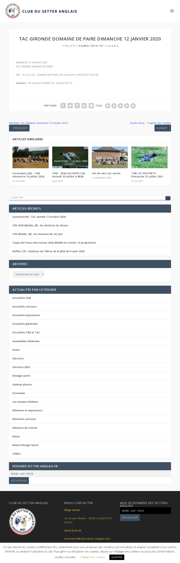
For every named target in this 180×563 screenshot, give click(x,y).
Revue (16, 436)
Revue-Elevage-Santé (25, 445)
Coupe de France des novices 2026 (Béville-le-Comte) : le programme (54, 242)
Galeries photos (22, 384)
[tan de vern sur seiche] (110, 157)
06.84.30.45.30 (72, 530)
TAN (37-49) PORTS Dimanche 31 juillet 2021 (147, 175)
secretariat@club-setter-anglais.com (87, 538)
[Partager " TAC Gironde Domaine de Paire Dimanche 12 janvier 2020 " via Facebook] (63, 105)
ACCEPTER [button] (116, 557)
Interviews (18, 393)
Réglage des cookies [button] (93, 557)
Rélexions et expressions (27, 410)
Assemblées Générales (26, 341)
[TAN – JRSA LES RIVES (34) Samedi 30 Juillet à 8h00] (70, 157)
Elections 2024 (21, 367)
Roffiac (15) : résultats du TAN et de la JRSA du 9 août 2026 (48, 251)
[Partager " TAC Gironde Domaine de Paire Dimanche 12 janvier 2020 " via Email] (91, 105)
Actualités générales (25, 323)
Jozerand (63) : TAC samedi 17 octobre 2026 (39, 216)
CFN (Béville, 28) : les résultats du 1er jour (37, 234)
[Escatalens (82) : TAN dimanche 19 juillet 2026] (30, 157)
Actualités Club (21, 298)
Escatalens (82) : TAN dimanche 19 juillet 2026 (28, 175)
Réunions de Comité (24, 427)
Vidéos (16, 453)
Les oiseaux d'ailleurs (25, 401)
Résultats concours (24, 419)
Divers (16, 349)
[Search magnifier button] (167, 197)
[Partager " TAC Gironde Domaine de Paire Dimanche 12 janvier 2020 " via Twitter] (70, 105)
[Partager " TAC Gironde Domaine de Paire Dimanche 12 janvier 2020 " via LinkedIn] (84, 105)
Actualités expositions (26, 315)
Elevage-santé (21, 375)
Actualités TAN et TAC (91, 45)
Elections (18, 358)
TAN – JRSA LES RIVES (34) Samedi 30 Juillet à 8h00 (68, 175)
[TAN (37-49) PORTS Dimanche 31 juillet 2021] (149, 157)
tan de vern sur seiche (106, 173)
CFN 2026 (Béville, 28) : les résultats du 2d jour (40, 225)
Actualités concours (24, 306)
